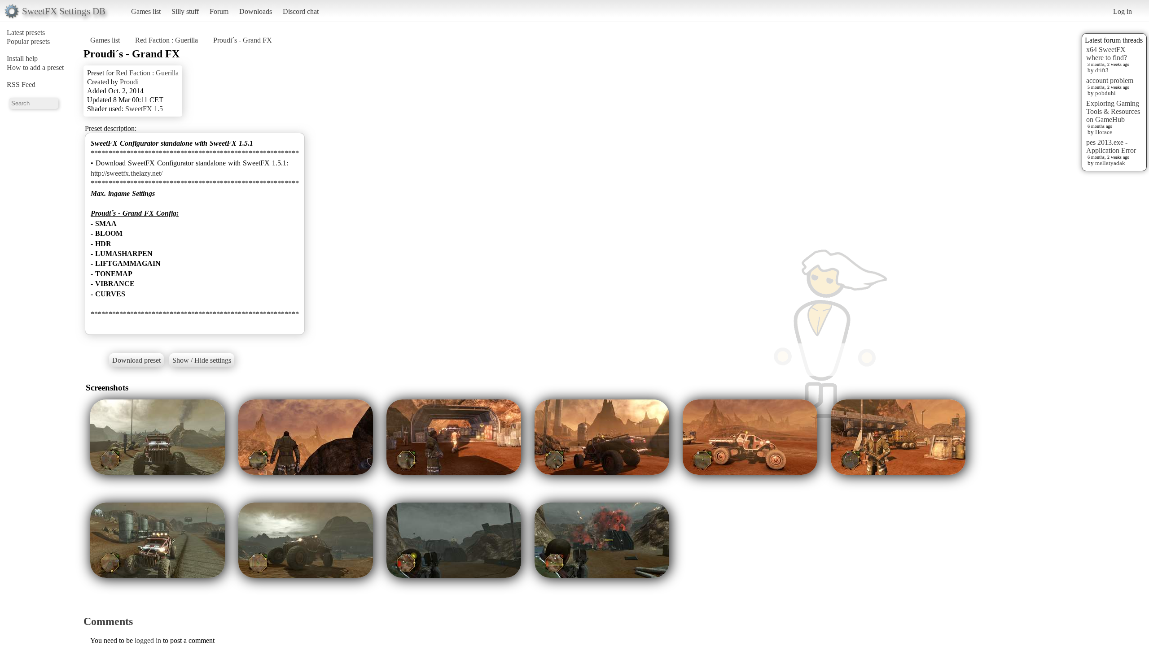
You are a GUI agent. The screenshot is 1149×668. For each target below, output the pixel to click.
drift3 (1102, 70)
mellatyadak (1110, 163)
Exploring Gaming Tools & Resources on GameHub (1113, 111)
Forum (219, 11)
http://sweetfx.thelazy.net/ (126, 173)
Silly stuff (185, 11)
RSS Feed (21, 84)
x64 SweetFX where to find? (1106, 53)
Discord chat (301, 11)
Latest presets (26, 32)
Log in (1122, 11)
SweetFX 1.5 (144, 109)
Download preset (136, 360)
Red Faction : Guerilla (166, 40)
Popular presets (28, 41)
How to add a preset (35, 67)
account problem (1109, 80)
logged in (148, 640)
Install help (22, 58)
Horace (1103, 132)
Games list (146, 11)
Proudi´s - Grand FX (242, 40)
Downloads (255, 11)
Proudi (129, 82)
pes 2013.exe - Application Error (1111, 146)
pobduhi (1105, 93)
